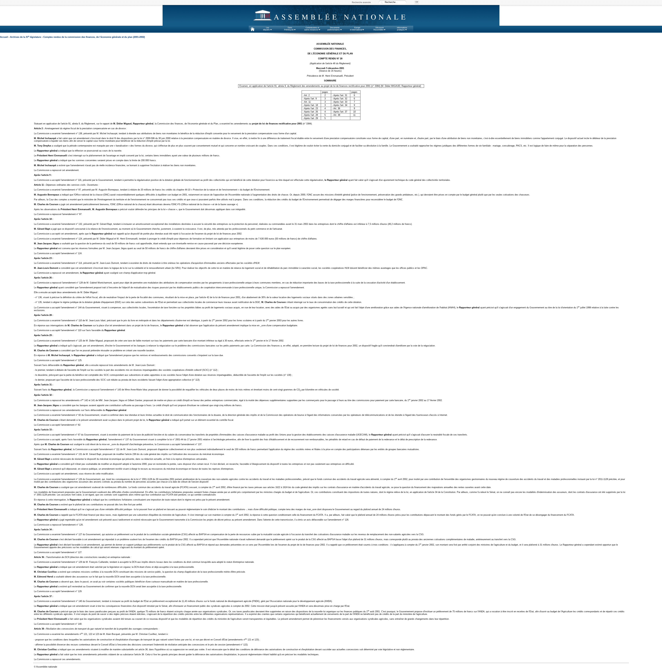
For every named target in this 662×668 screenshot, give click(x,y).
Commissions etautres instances (311, 29)
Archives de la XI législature (26, 37)
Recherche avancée (361, 2)
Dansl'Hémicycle (289, 29)
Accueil (4, 37)
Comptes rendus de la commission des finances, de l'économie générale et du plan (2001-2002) (94, 37)
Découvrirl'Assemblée (378, 29)
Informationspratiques (402, 29)
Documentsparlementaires (333, 29)
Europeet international (356, 29)
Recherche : (381, 2)
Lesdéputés (266, 29)
